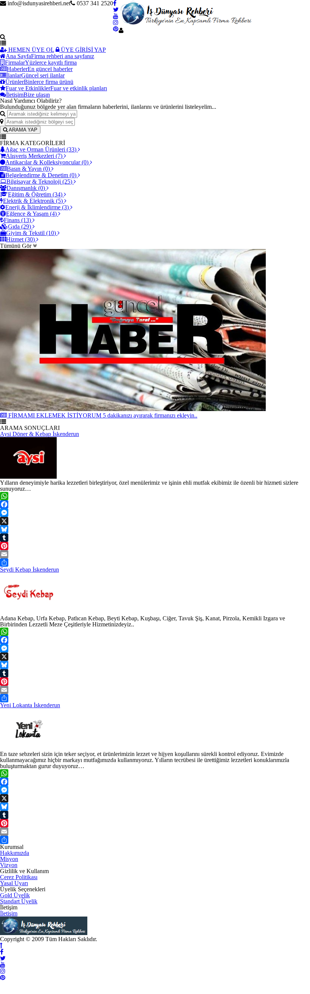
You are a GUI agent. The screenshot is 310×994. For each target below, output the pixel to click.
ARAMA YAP (22, 130)
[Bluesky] (155, 529)
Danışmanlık (25, 188)
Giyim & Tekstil (31, 233)
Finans (17, 220)
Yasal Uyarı (14, 883)
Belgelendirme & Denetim (40, 175)
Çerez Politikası (18, 877)
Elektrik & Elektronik (33, 201)
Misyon (9, 859)
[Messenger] (155, 513)
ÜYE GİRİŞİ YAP (82, 49)
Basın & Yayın (28, 168)
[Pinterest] (155, 546)
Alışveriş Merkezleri (34, 156)
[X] (155, 521)
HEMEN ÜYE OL (30, 49)
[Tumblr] (155, 537)
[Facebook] (155, 504)
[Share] (155, 562)
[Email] (155, 554)
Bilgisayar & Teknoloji (39, 181)
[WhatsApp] (155, 496)
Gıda (19, 226)
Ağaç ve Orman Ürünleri (40, 149)
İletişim (8, 913)
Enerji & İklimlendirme (37, 207)
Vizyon (8, 865)
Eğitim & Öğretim (35, 194)
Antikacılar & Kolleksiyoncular (46, 162)
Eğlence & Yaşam (31, 213)
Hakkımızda (14, 853)
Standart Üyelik (18, 901)
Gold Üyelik (15, 895)
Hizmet (20, 239)
